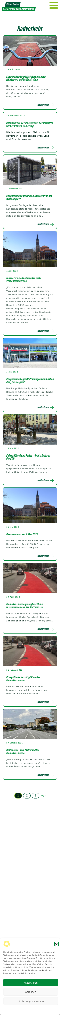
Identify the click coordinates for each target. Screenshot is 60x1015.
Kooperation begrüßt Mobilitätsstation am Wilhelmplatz (29, 197)
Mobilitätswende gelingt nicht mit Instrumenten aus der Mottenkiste (24, 606)
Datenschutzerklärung (13, 1009)
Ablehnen (30, 991)
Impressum (53, 1009)
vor (43, 795)
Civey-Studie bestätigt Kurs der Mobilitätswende (23, 679)
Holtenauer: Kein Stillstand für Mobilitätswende (22, 752)
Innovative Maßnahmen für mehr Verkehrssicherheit (23, 280)
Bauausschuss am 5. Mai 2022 (22, 534)
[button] (56, 944)
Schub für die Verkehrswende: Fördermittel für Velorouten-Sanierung (29, 124)
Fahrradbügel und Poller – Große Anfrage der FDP (28, 457)
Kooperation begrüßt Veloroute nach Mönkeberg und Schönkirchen (26, 78)
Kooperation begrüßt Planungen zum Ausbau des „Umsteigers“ (30, 381)
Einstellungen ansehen (31, 1001)
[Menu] (54, 5)
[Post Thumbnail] (30, 50)
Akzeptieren (31, 982)
